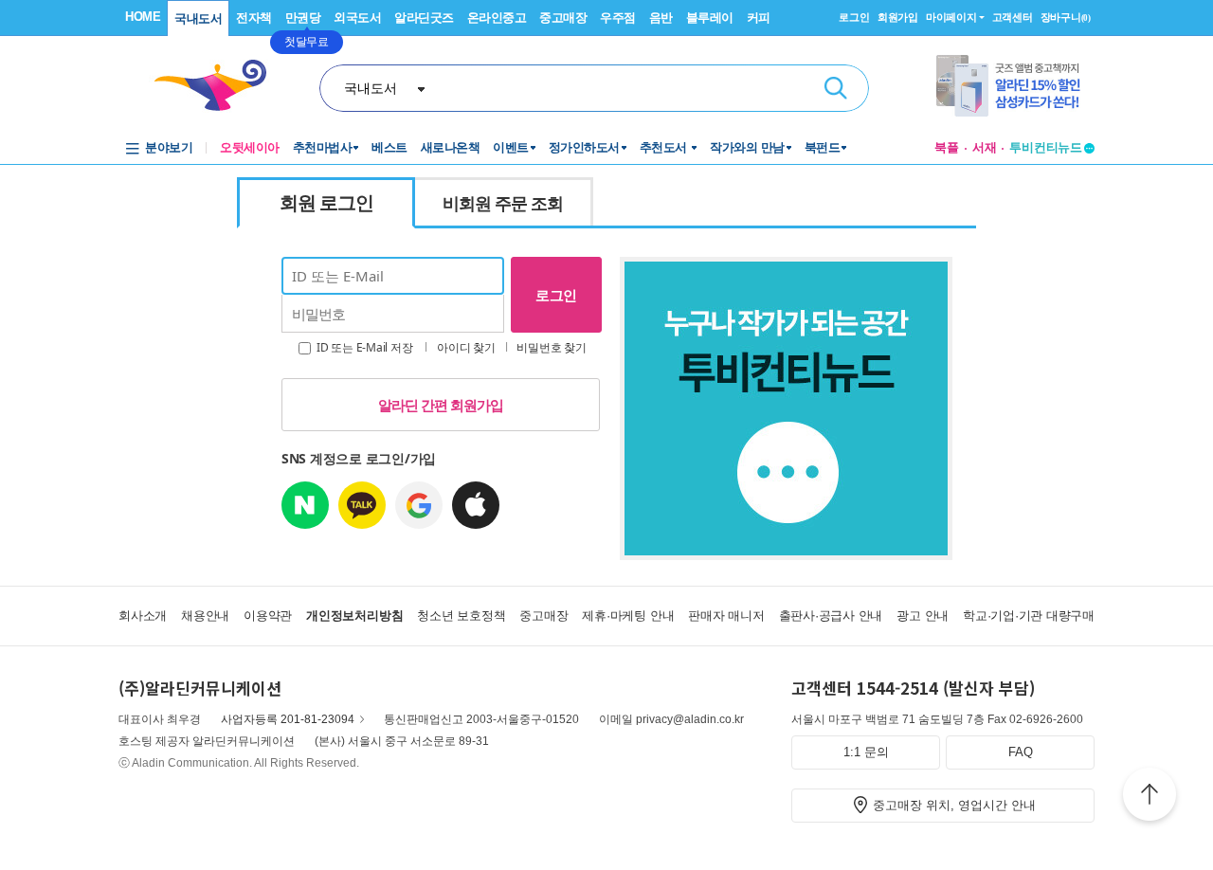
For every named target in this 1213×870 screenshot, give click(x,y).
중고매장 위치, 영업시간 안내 (954, 805)
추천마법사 (323, 147)
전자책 (254, 17)
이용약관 (268, 615)
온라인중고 (497, 17)
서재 (984, 147)
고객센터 (1012, 17)
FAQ (1020, 752)
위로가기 (1149, 797)
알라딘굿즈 (424, 17)
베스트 (389, 147)
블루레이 (709, 17)
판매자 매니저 (726, 615)
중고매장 (563, 17)
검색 (836, 88)
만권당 (303, 17)
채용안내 (205, 615)
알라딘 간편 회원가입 (440, 404)
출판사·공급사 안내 (831, 615)
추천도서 (665, 147)
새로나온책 (450, 147)
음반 (661, 17)
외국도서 (357, 17)
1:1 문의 (866, 752)
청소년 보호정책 (461, 615)
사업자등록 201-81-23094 (287, 719)
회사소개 (142, 615)
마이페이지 (951, 17)
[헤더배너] (1015, 86)
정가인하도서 (584, 147)
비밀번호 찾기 (551, 347)
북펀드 (823, 147)
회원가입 (898, 17)
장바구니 (1066, 17)
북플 (946, 147)
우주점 (618, 17)
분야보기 (168, 147)
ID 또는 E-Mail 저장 (363, 347)
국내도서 (198, 18)
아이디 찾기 (466, 347)
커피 (758, 17)
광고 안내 (922, 615)
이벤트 (511, 147)
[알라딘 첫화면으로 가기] (218, 86)
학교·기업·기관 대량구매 (1029, 615)
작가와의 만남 (747, 147)
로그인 (854, 17)
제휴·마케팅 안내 (628, 615)
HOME (142, 16)
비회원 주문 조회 (503, 202)
